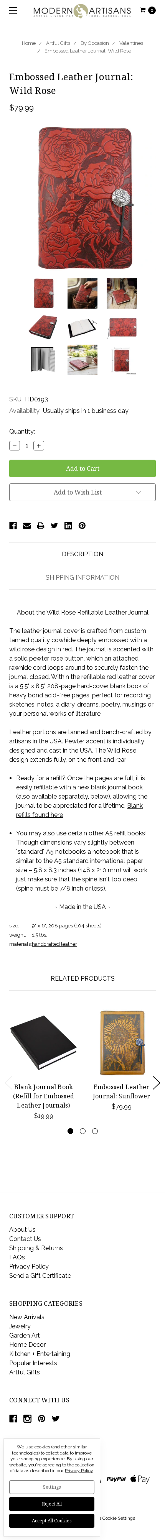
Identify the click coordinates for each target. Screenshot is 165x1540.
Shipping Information (82, 577)
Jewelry (20, 1326)
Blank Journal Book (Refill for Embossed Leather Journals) (43, 1096)
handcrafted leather (54, 944)
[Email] (27, 525)
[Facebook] (13, 525)
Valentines (131, 43)
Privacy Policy (29, 1266)
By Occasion (95, 43)
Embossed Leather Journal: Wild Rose (88, 51)
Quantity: (22, 431)
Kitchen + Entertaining (39, 1354)
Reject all (52, 1504)
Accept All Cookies (52, 1520)
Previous (8, 1083)
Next (156, 1083)
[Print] (41, 525)
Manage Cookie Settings (109, 1518)
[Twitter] (54, 525)
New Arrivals (27, 1317)
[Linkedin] (68, 525)
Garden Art (24, 1335)
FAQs (17, 1257)
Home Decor (27, 1344)
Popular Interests (33, 1363)
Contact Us (25, 1239)
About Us (22, 1229)
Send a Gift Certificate (40, 1275)
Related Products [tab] (83, 978)
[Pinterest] (82, 525)
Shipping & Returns (36, 1248)
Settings (52, 1487)
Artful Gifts (58, 43)
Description (82, 554)
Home (29, 43)
